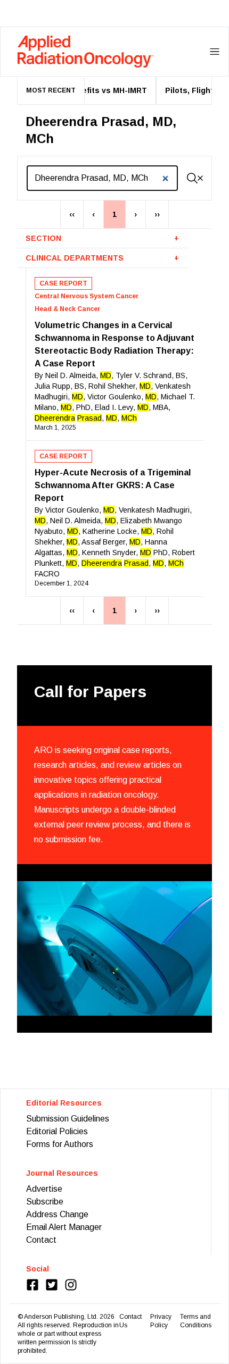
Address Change (57, 1214)
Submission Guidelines (67, 1118)
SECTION (102, 238)
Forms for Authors (59, 1144)
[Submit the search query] (192, 178)
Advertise (44, 1188)
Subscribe (44, 1201)
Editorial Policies (57, 1131)
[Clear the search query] (200, 178)
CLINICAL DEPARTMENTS (102, 258)
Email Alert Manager (64, 1227)
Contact (41, 1239)
